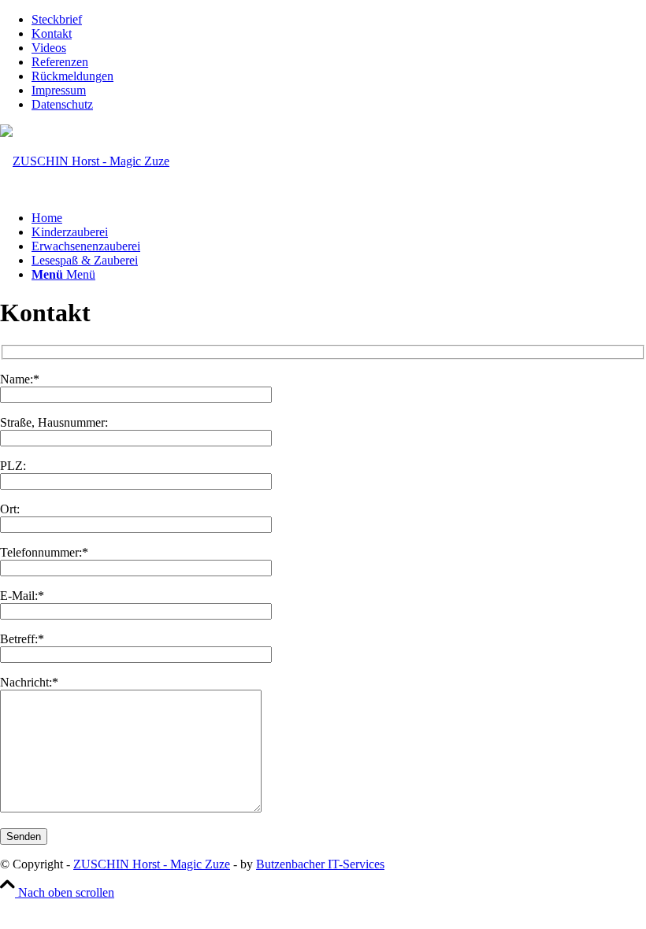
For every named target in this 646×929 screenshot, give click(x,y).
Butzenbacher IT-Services (320, 864)
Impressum (59, 90)
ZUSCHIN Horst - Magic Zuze (151, 864)
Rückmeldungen (72, 76)
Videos (49, 47)
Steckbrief (57, 19)
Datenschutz (62, 104)
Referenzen (60, 61)
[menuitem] (339, 20)
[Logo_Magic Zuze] (84, 161)
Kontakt (52, 33)
